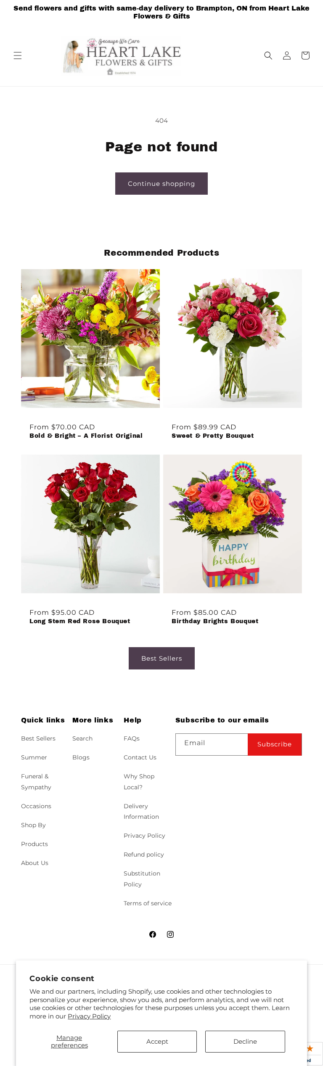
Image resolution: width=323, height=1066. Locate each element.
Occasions (36, 806)
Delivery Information (141, 811)
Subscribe (274, 744)
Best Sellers (161, 658)
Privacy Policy (89, 1016)
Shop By (33, 825)
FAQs (132, 738)
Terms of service (148, 903)
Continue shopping (161, 184)
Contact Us (140, 757)
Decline (245, 1041)
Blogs (81, 757)
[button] (17, 55)
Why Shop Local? (139, 781)
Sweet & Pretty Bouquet (213, 436)
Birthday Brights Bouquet (215, 621)
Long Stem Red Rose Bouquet (79, 621)
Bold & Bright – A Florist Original (86, 436)
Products (34, 844)
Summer (34, 757)
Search (82, 738)
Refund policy (144, 854)
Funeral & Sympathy (36, 781)
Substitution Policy (142, 879)
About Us (34, 863)
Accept (157, 1041)
